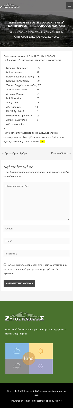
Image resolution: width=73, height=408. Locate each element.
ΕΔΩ (43, 141)
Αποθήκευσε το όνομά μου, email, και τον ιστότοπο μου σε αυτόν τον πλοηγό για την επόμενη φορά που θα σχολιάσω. (35, 269)
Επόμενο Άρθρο (61, 153)
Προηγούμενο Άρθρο (14, 153)
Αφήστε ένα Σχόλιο (14, 55)
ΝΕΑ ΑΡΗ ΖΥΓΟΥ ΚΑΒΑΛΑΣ (41, 55)
